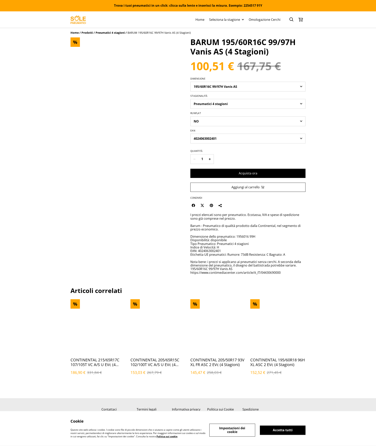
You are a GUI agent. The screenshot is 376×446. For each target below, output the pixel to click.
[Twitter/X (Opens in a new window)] (202, 205)
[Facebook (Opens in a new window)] (193, 205)
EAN (192, 130)
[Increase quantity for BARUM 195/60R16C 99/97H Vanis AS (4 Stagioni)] (210, 159)
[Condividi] (220, 205)
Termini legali (146, 409)
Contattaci (109, 409)
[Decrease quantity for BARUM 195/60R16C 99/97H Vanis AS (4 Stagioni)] (194, 159)
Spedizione (250, 409)
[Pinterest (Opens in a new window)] (211, 205)
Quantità (196, 151)
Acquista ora (248, 173)
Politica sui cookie (166, 436)
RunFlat (195, 113)
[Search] (291, 19)
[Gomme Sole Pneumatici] (78, 19)
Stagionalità (199, 96)
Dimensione (197, 78)
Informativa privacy (186, 409)
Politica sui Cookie (220, 409)
